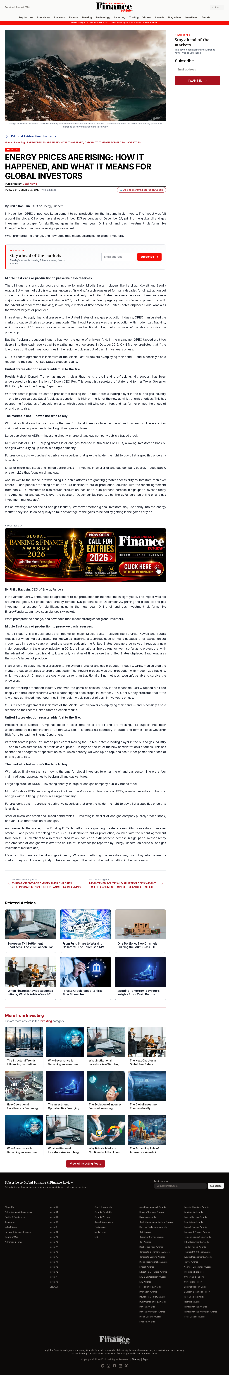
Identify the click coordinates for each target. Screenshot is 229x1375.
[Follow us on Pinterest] (102, 1366)
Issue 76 (54, 1252)
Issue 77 (54, 1247)
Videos (146, 17)
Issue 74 (54, 1262)
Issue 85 (54, 1207)
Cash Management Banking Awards (156, 1222)
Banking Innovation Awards (152, 1312)
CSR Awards (145, 1242)
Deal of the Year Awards (151, 1247)
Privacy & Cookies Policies (18, 1232)
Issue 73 (54, 1267)
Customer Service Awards (152, 1237)
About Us (9, 1207)
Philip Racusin (20, 206)
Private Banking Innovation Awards (200, 1312)
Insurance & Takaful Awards (153, 1297)
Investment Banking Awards (152, 1302)
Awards (159, 17)
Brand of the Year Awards (151, 1212)
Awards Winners (102, 1217)
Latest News (11, 1227)
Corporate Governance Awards (154, 1252)
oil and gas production (105, 317)
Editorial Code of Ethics (195, 1287)
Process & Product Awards (197, 1232)
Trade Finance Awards (195, 1247)
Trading (134, 17)
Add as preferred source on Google (143, 190)
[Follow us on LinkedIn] (120, 1366)
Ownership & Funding (194, 1277)
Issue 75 (54, 1257)
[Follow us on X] (126, 1366)
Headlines (191, 17)
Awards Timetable (103, 1212)
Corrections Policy (193, 1282)
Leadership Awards (193, 1212)
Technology (103, 17)
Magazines (174, 17)
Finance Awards (147, 1322)
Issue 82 (54, 1222)
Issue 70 (54, 1282)
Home (8, 142)
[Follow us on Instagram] (108, 1366)
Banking (87, 17)
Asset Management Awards (152, 1207)
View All (54, 1287)
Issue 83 (54, 1217)
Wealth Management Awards (198, 1257)
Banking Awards (147, 1307)
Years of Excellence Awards (197, 1267)
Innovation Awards (148, 1292)
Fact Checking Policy (194, 1297)
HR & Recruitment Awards (196, 1242)
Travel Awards (191, 1262)
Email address (161, 1181)
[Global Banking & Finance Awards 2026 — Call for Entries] (85, 555)
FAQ (96, 1237)
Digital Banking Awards (150, 1317)
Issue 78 (54, 1242)
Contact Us (10, 1222)
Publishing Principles (194, 1272)
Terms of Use (11, 1237)
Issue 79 (54, 1237)
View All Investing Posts (85, 1163)
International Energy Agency (98, 300)
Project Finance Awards (195, 1227)
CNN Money (129, 344)
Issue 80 (54, 1232)
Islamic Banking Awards (195, 1217)
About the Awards (103, 1207)
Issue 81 (53, 1227)
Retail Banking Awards (194, 1317)
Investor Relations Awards (196, 1207)
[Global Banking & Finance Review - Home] (114, 7)
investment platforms (144, 223)
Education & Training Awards (153, 1272)
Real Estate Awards (193, 1222)
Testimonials (101, 1227)
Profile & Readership (15, 1217)
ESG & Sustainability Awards (152, 1277)
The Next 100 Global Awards (198, 1252)
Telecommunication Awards (197, 1237)
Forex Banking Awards (150, 1287)
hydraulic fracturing (43, 290)
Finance (73, 17)
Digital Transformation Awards (154, 1262)
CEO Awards (145, 1232)
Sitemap (136, 1359)
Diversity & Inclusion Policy (197, 1292)
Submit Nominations (104, 1222)
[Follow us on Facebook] (114, 1366)
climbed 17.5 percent (79, 218)
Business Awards (147, 1217)
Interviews (43, 17)
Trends (205, 17)
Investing (119, 17)
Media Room (101, 1232)
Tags (145, 1359)
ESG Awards (145, 1282)
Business (59, 17)
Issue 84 (54, 1212)
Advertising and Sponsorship (18, 1212)
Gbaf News (29, 183)
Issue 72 (54, 1272)
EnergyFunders (53, 206)
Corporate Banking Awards (152, 1257)
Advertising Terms (13, 1242)
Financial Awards (192, 1302)
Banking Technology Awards (153, 1227)
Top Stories (26, 17)
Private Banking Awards (195, 1307)
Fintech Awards (146, 1267)
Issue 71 (53, 1277)
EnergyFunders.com (19, 228)
